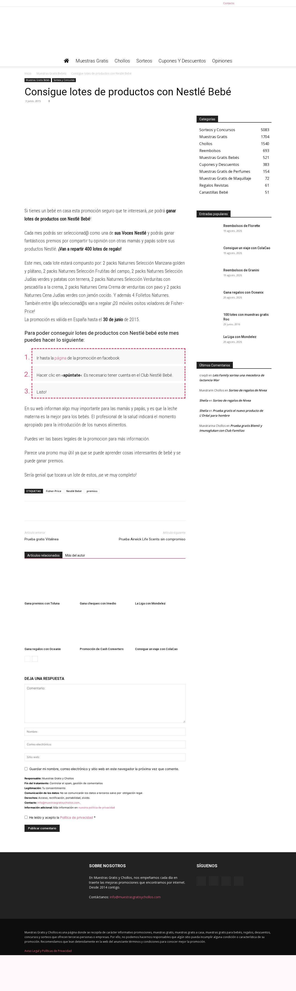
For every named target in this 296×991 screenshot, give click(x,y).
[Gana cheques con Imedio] (105, 582)
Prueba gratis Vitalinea (42, 539)
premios (92, 491)
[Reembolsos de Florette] (208, 231)
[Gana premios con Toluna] (50, 582)
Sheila (203, 400)
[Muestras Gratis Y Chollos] (148, 31)
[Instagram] (252, 3)
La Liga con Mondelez (150, 603)
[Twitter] (268, 3)
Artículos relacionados (43, 555)
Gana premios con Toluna (42, 603)
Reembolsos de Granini (241, 270)
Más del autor (75, 555)
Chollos (122, 61)
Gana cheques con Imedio (98, 603)
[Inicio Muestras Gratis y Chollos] (66, 60)
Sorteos (144, 61)
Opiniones (222, 61)
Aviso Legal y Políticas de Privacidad (48, 951)
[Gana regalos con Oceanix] (50, 627)
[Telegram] (39, 111)
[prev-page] (27, 659)
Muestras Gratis (92, 61)
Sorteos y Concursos (63, 80)
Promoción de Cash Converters (101, 649)
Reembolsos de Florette (241, 226)
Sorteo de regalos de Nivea (248, 390)
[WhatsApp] (29, 111)
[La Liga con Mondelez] (160, 582)
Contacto (228, 3)
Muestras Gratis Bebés (51, 73)
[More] (72, 111)
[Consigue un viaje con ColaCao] (160, 627)
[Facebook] (245, 3)
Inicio (28, 73)
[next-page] (35, 659)
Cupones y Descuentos (182, 61)
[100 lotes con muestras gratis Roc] (208, 320)
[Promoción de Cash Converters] (105, 627)
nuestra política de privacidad (96, 807)
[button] (265, 61)
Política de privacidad (77, 817)
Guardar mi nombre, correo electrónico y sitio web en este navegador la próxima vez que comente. (104, 769)
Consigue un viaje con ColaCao (156, 649)
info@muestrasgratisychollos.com (58, 802)
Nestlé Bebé (74, 491)
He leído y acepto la (62, 817)
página (60, 358)
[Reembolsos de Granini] (208, 276)
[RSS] (260, 3)
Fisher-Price (53, 491)
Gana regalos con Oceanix (43, 649)
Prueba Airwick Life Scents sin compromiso (152, 539)
